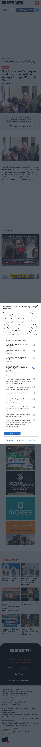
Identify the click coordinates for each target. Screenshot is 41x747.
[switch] (33, 345)
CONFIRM (12, 433)
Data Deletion (10, 440)
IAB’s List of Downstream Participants (23, 335)
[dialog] (20, 373)
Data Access (20, 440)
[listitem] (20, 341)
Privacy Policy (31, 440)
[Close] (37, 307)
